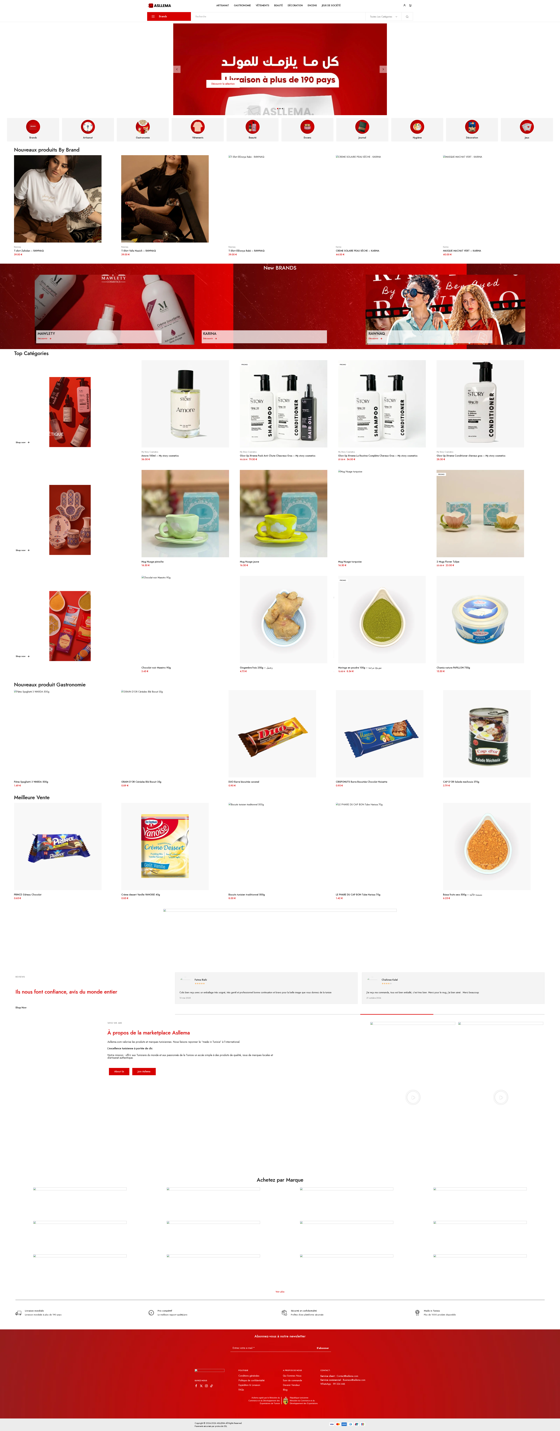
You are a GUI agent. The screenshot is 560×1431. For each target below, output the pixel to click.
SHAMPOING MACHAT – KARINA (461, 250)
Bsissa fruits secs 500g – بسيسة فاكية (140, 894)
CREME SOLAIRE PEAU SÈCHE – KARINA (35, 250)
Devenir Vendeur (291, 1385)
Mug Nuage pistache (349, 561)
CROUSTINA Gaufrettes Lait (353, 667)
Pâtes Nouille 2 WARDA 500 (351, 781)
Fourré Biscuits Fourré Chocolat (353, 894)
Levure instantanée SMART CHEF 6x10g (261, 667)
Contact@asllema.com (347, 1376)
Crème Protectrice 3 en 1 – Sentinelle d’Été (164, 455)
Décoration (295, 5)
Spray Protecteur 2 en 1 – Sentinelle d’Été (263, 455)
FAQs (241, 1389)
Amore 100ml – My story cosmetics (356, 455)
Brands (33, 137)
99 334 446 (339, 1384)
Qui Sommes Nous (292, 1375)
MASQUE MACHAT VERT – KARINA (140, 250)
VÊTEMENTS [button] (262, 5)
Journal (362, 137)
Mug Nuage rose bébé (252, 561)
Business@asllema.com (354, 1380)
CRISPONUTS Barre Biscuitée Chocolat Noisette (39, 781)
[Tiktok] (211, 1386)
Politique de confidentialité (251, 1380)
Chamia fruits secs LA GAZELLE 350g (456, 667)
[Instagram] (206, 1386)
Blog (285, 1389)
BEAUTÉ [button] (278, 5)
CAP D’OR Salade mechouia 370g (139, 781)
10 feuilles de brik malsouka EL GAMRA (464, 894)
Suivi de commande (292, 1380)
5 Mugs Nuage (149, 561)
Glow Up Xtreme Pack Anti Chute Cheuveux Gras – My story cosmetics (474, 455)
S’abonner (323, 1348)
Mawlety (144, 451)
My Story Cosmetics (346, 451)
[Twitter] (201, 1386)
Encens (307, 137)
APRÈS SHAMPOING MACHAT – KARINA (357, 250)
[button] (177, 69)
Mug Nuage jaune (446, 561)
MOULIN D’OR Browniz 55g (243, 894)
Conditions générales (248, 1375)
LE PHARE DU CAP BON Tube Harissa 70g (36, 894)
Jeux (527, 137)
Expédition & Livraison (249, 1385)
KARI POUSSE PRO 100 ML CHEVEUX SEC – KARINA (257, 250)
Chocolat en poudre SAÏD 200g (246, 781)
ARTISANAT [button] (222, 5)
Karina (16, 246)
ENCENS (312, 5)
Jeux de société (331, 5)
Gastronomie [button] (242, 5)
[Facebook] (196, 1386)
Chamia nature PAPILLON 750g (158, 667)
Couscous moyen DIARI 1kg (457, 781)
